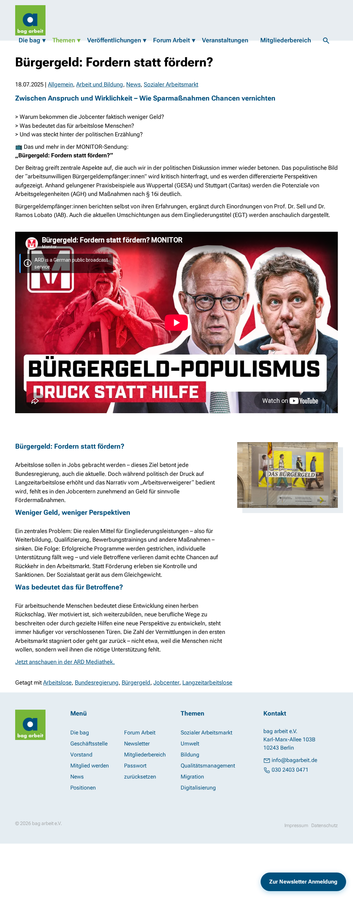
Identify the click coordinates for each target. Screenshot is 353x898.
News (133, 84)
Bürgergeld (136, 682)
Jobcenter (166, 682)
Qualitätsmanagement (208, 765)
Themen (63, 40)
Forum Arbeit (171, 40)
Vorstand (81, 754)
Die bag (29, 40)
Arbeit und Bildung (99, 84)
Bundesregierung (97, 682)
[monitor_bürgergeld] (287, 475)
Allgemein (60, 84)
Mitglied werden (89, 765)
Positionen (83, 787)
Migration (192, 776)
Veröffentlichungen (114, 40)
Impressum (296, 825)
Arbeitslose (57, 682)
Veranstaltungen (225, 40)
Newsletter (137, 743)
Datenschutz (324, 825)
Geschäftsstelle (89, 743)
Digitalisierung (198, 787)
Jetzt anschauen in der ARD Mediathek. (65, 661)
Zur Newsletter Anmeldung (303, 881)
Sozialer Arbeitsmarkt (171, 84)
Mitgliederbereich (285, 40)
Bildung (190, 754)
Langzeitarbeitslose (207, 682)
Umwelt (190, 743)
